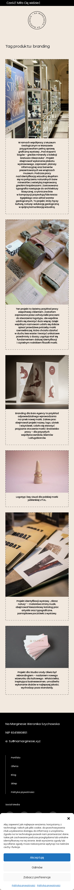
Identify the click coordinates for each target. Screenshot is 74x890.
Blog (13, 774)
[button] (68, 817)
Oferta (14, 766)
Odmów (37, 867)
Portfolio (15, 757)
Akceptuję (37, 857)
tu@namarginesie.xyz (25, 741)
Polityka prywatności (23, 885)
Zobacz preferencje (37, 877)
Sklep (14, 783)
